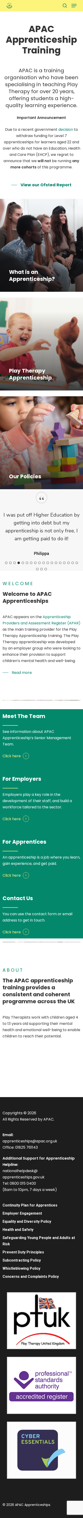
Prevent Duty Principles (23, 1268)
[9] (39, 618)
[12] (52, 618)
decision (65, 129)
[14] (60, 618)
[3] (14, 618)
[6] (27, 618)
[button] (74, 5)
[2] (10, 618)
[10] (43, 618)
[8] (35, 618)
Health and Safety (18, 1245)
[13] (56, 618)
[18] (77, 618)
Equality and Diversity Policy (27, 1237)
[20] (41, 624)
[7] (31, 618)
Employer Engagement (22, 1229)
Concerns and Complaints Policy (31, 1292)
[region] (41, 557)
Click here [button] (12, 811)
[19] (37, 624)
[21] (45, 624)
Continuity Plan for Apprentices (30, 1221)
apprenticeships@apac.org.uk (30, 1157)
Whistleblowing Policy (21, 1284)
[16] (68, 618)
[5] (23, 618)
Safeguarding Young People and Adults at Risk (39, 1256)
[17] (72, 618)
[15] (64, 618)
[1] (6, 618)
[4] (19, 618)
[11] (48, 618)
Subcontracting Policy (22, 1276)
